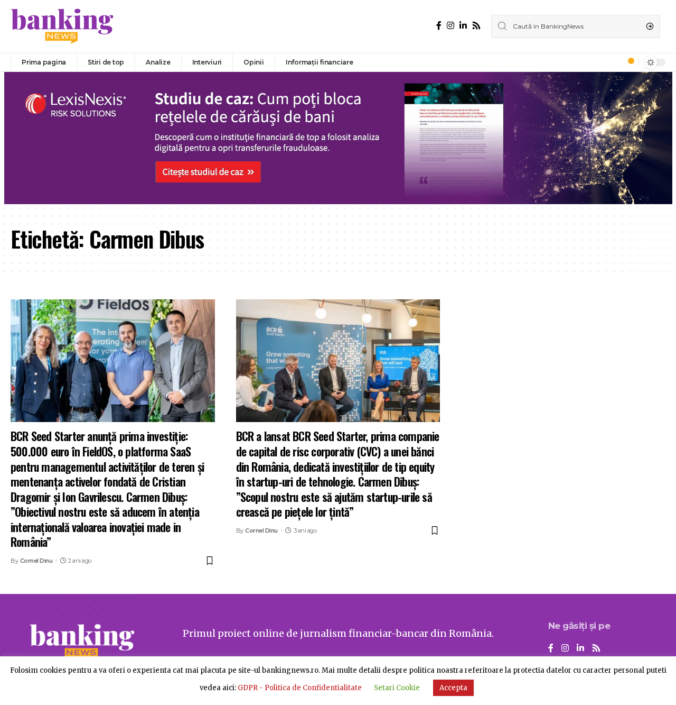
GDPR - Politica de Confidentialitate (300, 687)
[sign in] (613, 62)
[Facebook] (439, 26)
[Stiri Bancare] (62, 26)
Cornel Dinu (36, 560)
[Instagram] (450, 26)
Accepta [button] (453, 687)
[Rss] (476, 26)
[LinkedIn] (463, 26)
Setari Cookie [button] (397, 687)
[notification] (628, 62)
